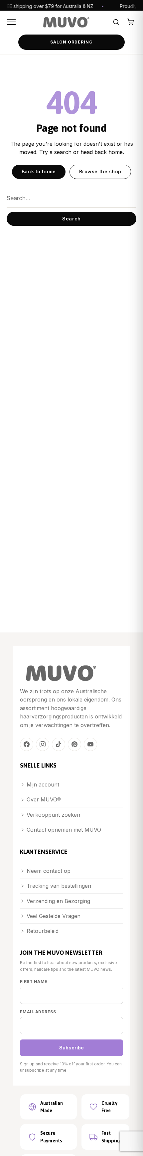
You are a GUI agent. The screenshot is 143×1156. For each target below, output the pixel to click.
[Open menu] (12, 22)
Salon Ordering (71, 42)
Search (71, 218)
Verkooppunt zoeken (53, 814)
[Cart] (130, 22)
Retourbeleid (43, 931)
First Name (34, 981)
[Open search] (116, 22)
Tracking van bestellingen (59, 885)
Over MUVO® (44, 799)
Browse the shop (100, 171)
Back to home (39, 171)
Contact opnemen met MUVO (64, 829)
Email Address (38, 1011)
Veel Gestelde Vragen (53, 916)
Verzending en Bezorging (58, 901)
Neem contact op (49, 870)
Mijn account (43, 784)
